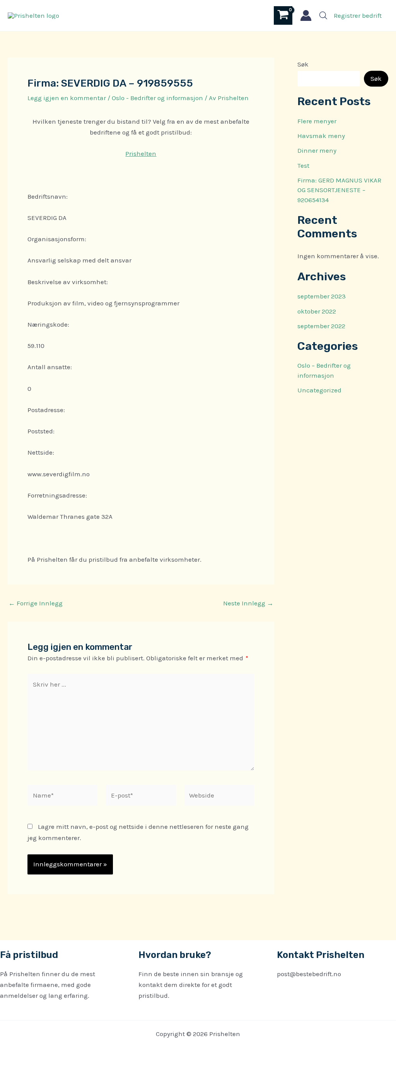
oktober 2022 (316, 311)
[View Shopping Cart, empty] (283, 15)
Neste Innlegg (248, 603)
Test (303, 165)
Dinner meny (316, 150)
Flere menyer (316, 121)
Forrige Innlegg (36, 603)
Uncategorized (319, 390)
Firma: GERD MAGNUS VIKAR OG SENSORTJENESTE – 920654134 (339, 190)
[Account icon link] (306, 15)
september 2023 (321, 296)
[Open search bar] (323, 15)
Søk (303, 64)
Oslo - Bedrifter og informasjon (157, 98)
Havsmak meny (321, 136)
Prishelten (140, 153)
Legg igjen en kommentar (66, 98)
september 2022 (321, 326)
